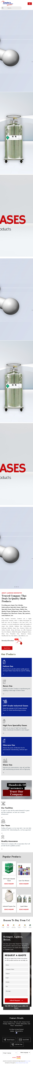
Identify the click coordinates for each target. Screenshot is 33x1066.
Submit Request (15, 1000)
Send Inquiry (9, 884)
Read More (7, 648)
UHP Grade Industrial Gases (9, 880)
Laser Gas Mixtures (24, 881)
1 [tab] (14, 586)
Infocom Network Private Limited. (22, 1062)
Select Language (24, 1052)
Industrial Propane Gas (9, 906)
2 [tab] (16, 586)
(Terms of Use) (27, 1061)
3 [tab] (18, 586)
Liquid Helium (24, 906)
